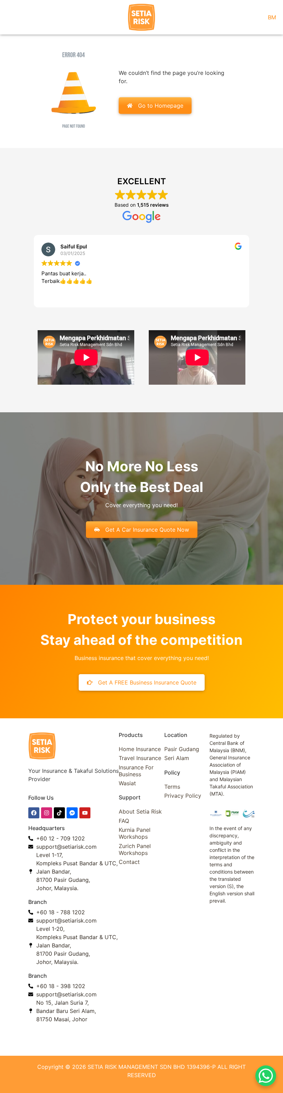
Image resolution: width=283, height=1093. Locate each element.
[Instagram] (46, 812)
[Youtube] (84, 812)
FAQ (124, 820)
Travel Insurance (140, 758)
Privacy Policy (182, 795)
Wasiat (127, 783)
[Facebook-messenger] (72, 812)
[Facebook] (33, 812)
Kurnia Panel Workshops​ (134, 833)
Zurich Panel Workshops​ (135, 849)
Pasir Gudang (181, 749)
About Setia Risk (140, 811)
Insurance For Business (136, 771)
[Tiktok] (59, 812)
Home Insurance (140, 749)
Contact (129, 861)
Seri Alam (176, 758)
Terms (172, 786)
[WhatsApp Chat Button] (265, 1075)
